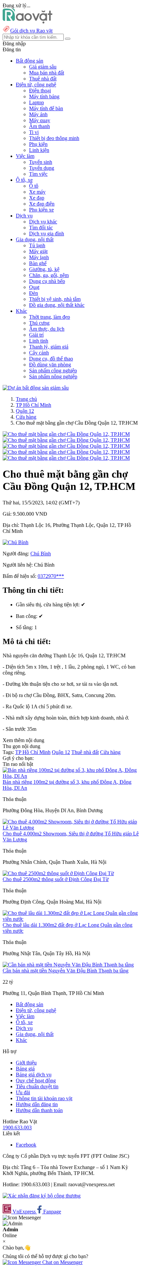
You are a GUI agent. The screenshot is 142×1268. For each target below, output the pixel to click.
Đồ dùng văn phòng (50, 364)
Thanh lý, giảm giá (48, 347)
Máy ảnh (38, 114)
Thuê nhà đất (42, 78)
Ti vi (34, 132)
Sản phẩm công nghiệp (53, 370)
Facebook (26, 1145)
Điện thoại (40, 90)
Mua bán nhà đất (46, 72)
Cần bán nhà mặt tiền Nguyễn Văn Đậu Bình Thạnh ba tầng (65, 970)
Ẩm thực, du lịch (46, 329)
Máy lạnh (39, 257)
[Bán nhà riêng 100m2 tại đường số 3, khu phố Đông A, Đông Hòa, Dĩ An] (71, 776)
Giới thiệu (26, 1062)
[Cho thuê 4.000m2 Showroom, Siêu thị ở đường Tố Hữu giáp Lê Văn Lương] (71, 827)
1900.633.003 (17, 1127)
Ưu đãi (23, 1092)
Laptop (36, 102)
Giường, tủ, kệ (44, 269)
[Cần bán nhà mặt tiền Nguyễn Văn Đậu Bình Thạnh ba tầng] (68, 964)
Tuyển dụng (41, 168)
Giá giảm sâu (42, 67)
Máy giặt (38, 251)
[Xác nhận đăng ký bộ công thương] (42, 1195)
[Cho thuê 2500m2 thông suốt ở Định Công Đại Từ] (58, 873)
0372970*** (51, 576)
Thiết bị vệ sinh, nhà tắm (55, 299)
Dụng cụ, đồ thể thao (51, 358)
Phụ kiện (38, 144)
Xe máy (37, 192)
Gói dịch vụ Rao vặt (31, 30)
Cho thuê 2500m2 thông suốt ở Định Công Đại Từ (56, 879)
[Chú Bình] (15, 542)
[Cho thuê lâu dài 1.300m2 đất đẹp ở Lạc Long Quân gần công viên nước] (71, 919)
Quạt (34, 287)
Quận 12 (25, 411)
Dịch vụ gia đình (46, 233)
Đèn (33, 293)
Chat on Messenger (62, 1262)
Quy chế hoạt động (36, 1080)
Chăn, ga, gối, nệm (49, 275)
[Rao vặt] (28, 21)
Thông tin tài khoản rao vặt (44, 1098)
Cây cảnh (39, 352)
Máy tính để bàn (46, 108)
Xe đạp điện (41, 204)
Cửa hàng (26, 417)
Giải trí (36, 335)
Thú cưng (39, 323)
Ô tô (33, 186)
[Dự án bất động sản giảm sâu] (36, 388)
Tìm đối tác (41, 227)
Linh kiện (39, 150)
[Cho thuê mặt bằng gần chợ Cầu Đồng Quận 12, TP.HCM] (66, 434)
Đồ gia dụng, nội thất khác (57, 305)
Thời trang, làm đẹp (49, 317)
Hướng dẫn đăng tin (37, 1104)
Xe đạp (36, 198)
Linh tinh (38, 341)
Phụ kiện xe (41, 209)
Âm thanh (39, 126)
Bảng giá (25, 1068)
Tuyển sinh (40, 162)
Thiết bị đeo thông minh (54, 138)
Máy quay (39, 120)
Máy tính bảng (44, 96)
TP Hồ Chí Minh (33, 405)
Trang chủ (26, 399)
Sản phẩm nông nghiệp (53, 376)
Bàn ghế (38, 263)
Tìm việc (38, 174)
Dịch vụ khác (43, 221)
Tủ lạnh (37, 245)
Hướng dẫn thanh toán (39, 1110)
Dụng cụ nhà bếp (47, 281)
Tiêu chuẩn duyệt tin (37, 1086)
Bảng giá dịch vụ (34, 1074)
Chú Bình (40, 553)
